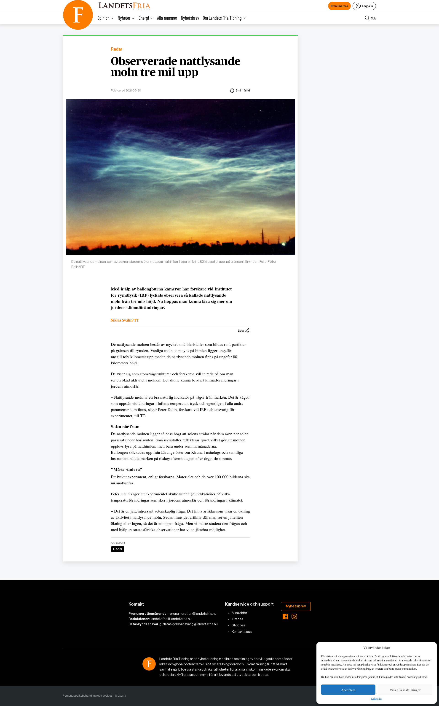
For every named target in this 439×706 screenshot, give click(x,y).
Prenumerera (339, 6)
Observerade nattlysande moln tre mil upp (176, 67)
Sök (373, 18)
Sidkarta (120, 695)
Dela (241, 330)
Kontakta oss (242, 632)
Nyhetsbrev (190, 18)
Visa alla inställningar (405, 689)
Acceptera (348, 689)
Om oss (237, 619)
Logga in (367, 6)
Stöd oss (239, 625)
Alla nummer (167, 18)
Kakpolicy (376, 698)
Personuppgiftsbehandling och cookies (87, 695)
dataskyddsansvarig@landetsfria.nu (190, 624)
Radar (116, 49)
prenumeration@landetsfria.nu (193, 613)
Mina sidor (239, 613)
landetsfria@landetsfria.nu (171, 619)
